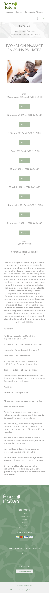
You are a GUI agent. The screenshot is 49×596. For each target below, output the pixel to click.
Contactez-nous (24, 571)
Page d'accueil (19, 31)
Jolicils (24, 525)
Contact (19, 12)
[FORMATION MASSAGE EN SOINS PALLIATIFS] (24, 62)
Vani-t (24, 522)
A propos (9, 12)
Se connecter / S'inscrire (34, 12)
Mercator (29, 585)
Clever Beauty (24, 516)
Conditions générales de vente (29, 590)
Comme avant (24, 528)
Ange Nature (24, 513)
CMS (11, 590)
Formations (31, 31)
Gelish (24, 519)
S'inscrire (24, 107)
